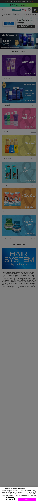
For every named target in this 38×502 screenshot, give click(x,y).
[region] (19, 494)
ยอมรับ (27, 499)
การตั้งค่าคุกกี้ (10, 499)
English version (10, 497)
